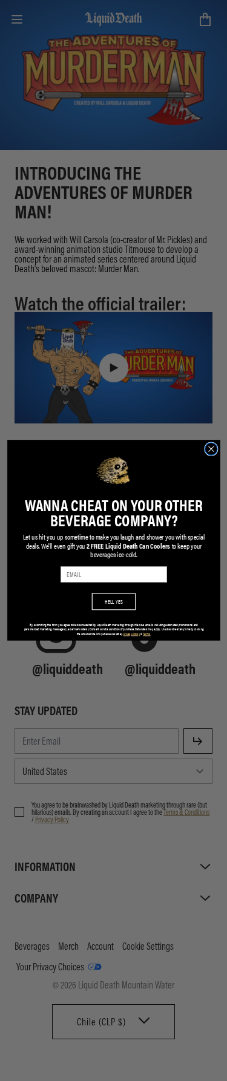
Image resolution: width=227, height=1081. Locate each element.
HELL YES (114, 602)
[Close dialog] (211, 449)
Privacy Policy (131, 634)
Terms (146, 634)
